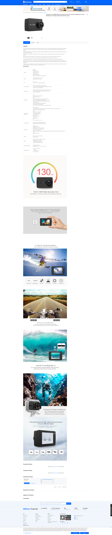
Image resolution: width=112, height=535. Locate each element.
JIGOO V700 (25, 527)
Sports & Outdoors (28, 12)
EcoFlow (60, 527)
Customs (49, 520)
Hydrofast (29, 527)
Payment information (38, 516)
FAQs (24, 521)
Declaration (49, 519)
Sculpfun (71, 527)
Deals (40, 4)
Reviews (32, 42)
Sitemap (24, 524)
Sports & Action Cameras (43, 12)
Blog (52, 4)
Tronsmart (56, 527)
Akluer (33, 527)
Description (26, 42)
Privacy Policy (84, 530)
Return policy (49, 516)
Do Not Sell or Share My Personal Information (52, 522)
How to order (25, 515)
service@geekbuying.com (79, 515)
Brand (36, 4)
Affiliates (36, 520)
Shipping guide (37, 515)
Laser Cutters (76, 527)
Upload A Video (56, 472)
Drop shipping (37, 519)
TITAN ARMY (37, 527)
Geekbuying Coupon (66, 527)
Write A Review (27, 483)
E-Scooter (80, 527)
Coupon (44, 4)
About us (24, 517)
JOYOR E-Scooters (50, 527)
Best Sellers (32, 4)
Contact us (24, 519)
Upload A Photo (56, 466)
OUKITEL (85, 527)
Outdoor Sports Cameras (35, 12)
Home (24, 12)
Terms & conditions (50, 515)
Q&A (38, 42)
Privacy (49, 517)
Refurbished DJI (57, 4)
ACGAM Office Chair (44, 527)
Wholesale (36, 517)
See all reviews (33, 483)
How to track (25, 516)
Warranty (24, 520)
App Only (48, 4)
